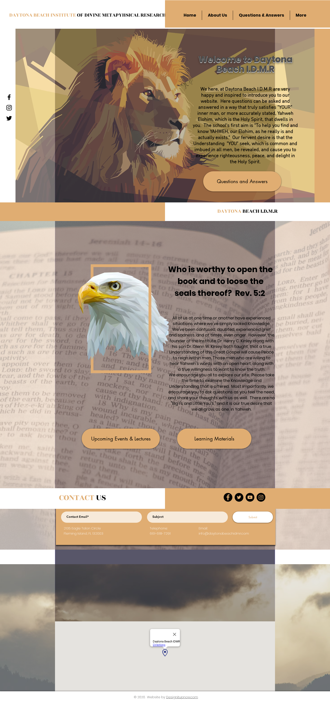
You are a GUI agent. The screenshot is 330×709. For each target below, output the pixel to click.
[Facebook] (228, 497)
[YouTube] (250, 497)
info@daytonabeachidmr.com (224, 533)
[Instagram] (261, 497)
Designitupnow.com (182, 697)
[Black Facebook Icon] (9, 97)
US (82, 498)
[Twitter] (239, 497)
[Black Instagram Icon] (9, 107)
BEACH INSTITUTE (55, 15)
